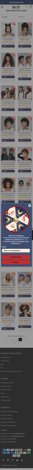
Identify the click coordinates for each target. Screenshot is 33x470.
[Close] (29, 205)
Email (4, 247)
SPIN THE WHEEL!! (16, 257)
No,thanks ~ (16, 262)
